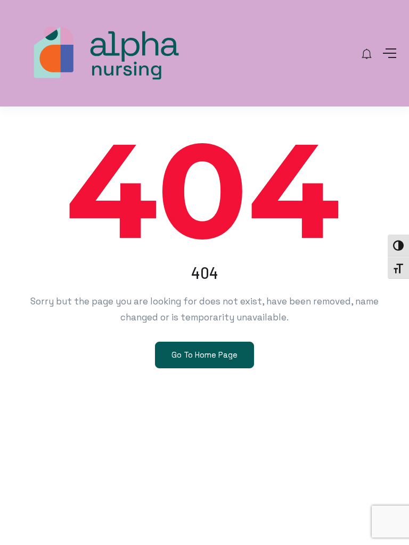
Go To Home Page (204, 355)
